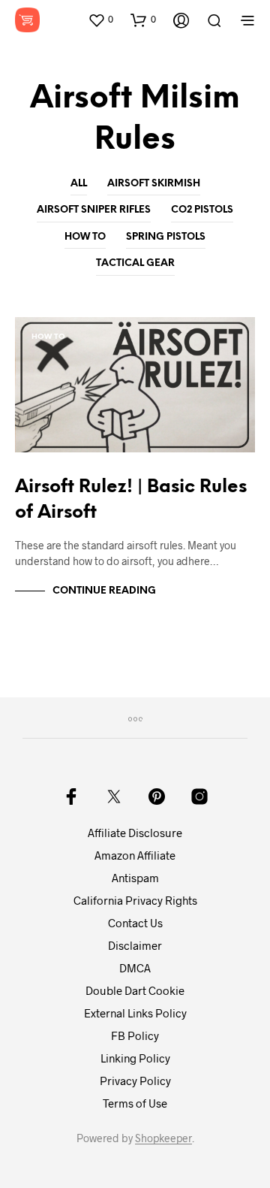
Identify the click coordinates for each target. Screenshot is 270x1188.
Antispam (135, 877)
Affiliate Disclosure (135, 832)
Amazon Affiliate (135, 855)
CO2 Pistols (202, 210)
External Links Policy (135, 1013)
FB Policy (135, 1035)
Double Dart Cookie (135, 990)
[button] (100, 19)
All (78, 184)
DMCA (135, 968)
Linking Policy (135, 1058)
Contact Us (135, 923)
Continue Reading (104, 591)
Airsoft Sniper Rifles (94, 210)
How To (85, 237)
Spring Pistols (166, 237)
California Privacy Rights (135, 900)
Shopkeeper (163, 1138)
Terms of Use (135, 1103)
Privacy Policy (135, 1080)
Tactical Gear (135, 263)
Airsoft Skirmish (153, 184)
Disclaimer (135, 945)
